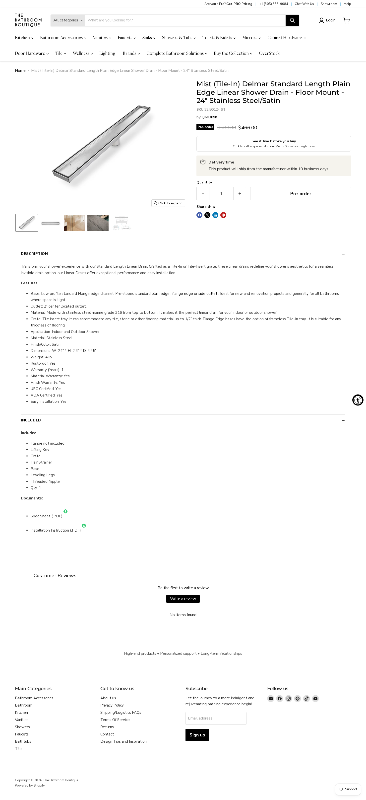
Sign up (197, 735)
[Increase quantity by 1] (240, 194)
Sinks (147, 37)
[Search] (292, 20)
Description (34, 253)
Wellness (81, 53)
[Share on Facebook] (199, 215)
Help (347, 4)
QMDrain (209, 117)
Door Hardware (30, 53)
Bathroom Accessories (61, 37)
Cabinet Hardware (285, 37)
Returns (107, 726)
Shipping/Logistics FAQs (120, 712)
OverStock (269, 53)
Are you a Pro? (228, 4)
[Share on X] (207, 215)
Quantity (204, 182)
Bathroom (23, 705)
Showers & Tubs (177, 37)
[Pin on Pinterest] (223, 215)
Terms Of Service (115, 719)
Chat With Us (304, 4)
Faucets (125, 37)
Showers (22, 726)
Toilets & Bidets (217, 37)
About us (108, 698)
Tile (59, 53)
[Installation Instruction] (84, 530)
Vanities (100, 37)
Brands (130, 53)
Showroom (329, 4)
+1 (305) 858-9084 (273, 4)
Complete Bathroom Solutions (175, 53)
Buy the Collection (231, 53)
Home (20, 70)
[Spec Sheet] (65, 516)
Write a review (183, 599)
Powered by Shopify (30, 785)
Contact (107, 734)
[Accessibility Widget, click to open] (358, 400)
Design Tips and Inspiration (123, 741)
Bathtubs (23, 741)
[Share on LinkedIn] (215, 215)
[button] (328, 20)
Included (31, 420)
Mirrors (250, 37)
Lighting (107, 53)
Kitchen (23, 37)
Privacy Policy (112, 705)
